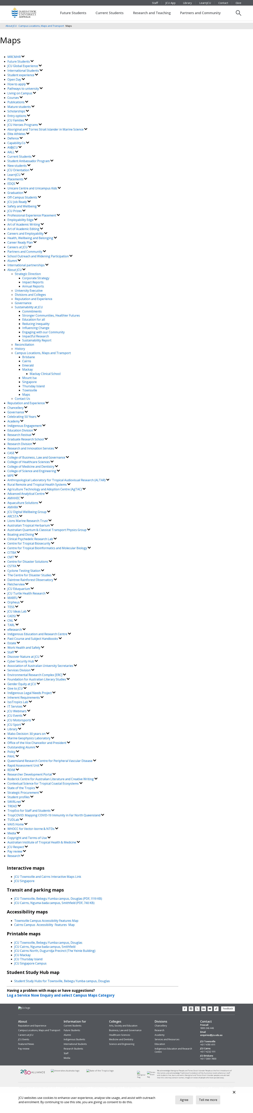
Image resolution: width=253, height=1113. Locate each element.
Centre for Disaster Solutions (28, 562)
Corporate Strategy (35, 278)
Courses (13, 98)
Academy (13, 421)
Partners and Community (200, 13)
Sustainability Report (36, 340)
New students (17, 166)
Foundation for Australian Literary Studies (37, 679)
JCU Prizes (14, 211)
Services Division (19, 670)
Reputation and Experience (33, 299)
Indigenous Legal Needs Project (29, 693)
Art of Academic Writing (24, 224)
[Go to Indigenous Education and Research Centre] (142, 1077)
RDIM (11, 770)
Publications (16, 102)
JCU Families (16, 120)
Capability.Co (16, 143)
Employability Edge (20, 220)
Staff (155, 3)
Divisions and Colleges (30, 295)
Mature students (19, 107)
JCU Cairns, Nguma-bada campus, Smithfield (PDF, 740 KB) (54, 903)
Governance (23, 303)
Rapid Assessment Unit (23, 765)
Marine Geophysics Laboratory (29, 738)
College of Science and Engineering (32, 471)
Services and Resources (167, 1039)
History (20, 349)
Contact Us (22, 399)
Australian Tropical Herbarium (29, 525)
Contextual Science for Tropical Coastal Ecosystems (43, 783)
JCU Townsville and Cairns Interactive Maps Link (47, 877)
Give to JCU (15, 688)
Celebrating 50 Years (22, 417)
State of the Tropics (21, 788)
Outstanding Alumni (21, 747)
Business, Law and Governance (125, 1030)
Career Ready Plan (20, 242)
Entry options (17, 116)
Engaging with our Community (43, 332)
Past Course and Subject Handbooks (33, 639)
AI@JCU (13, 147)
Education (160, 1044)
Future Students (73, 13)
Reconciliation (24, 345)
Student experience (21, 75)
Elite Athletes (16, 134)
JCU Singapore (24, 881)
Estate (12, 643)
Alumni (12, 261)
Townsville (29, 390)
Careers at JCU (17, 247)
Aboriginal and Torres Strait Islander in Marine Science (45, 129)
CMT (11, 557)
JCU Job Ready (17, 202)
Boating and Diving (21, 534)
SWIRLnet (14, 802)
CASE (11, 453)
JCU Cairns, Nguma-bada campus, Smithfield (44, 947)
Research (14, 856)
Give (238, 3)
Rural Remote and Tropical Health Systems (37, 485)
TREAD (12, 806)
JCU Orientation (18, 170)
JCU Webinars (17, 711)
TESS (11, 607)
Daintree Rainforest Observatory (30, 580)
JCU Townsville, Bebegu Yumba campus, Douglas (48, 943)
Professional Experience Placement (32, 215)
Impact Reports (33, 282)
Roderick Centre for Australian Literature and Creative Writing (50, 779)
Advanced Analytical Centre (26, 494)
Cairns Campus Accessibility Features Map (44, 925)
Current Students (110, 13)
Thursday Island (33, 386)
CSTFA (12, 566)
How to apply (16, 84)
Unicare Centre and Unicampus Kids (32, 188)
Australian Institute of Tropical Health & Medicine (42, 842)
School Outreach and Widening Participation (38, 256)
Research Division (20, 444)
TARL (11, 625)
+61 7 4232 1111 (207, 1051)
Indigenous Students (74, 1039)
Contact (223, 3)
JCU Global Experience (23, 66)
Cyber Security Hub (21, 661)
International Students (23, 71)
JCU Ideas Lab (17, 611)
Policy (11, 752)
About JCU (11, 25)
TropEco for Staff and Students (29, 811)
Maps (26, 394)
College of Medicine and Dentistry (31, 467)
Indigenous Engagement (24, 426)
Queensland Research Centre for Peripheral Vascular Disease (50, 761)
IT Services (15, 706)
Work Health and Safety (24, 648)
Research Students (73, 1048)
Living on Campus (20, 93)
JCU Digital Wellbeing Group (27, 512)
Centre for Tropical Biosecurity (29, 543)
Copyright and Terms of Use (27, 838)
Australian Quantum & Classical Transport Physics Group (47, 530)
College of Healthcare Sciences (29, 462)
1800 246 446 (207, 1028)
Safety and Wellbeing (22, 206)
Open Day (14, 79)
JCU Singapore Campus (30, 963)
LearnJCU (205, 3)
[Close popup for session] (234, 1093)
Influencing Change (35, 328)
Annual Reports (33, 286)
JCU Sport (14, 725)
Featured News (26, 1044)
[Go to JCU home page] (24, 1008)
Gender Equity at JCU (22, 684)
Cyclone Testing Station (24, 571)
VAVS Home (15, 824)
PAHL (11, 756)
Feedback (228, 1008)
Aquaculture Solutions (23, 503)
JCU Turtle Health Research (26, 593)
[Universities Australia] (65, 1070)
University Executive (29, 291)
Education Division (20, 430)
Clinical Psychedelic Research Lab (30, 539)
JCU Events (15, 715)
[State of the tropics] (100, 1070)
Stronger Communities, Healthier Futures (51, 315)
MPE (10, 476)
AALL (11, 152)
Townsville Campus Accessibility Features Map (46, 921)
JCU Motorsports (19, 720)
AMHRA (13, 507)
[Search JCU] (238, 13)
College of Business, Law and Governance (36, 457)
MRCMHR (14, 57)
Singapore (29, 382)
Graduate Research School (26, 439)
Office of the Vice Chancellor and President (37, 743)
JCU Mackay (22, 955)
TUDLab (13, 820)
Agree (184, 1100)
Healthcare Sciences (119, 1035)
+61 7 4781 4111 (207, 1044)
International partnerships (26, 265)
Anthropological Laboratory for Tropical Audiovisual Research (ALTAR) (56, 480)
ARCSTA (13, 516)
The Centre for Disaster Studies (29, 575)
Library (187, 3)
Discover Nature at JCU (23, 657)
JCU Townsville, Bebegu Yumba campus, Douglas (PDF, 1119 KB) (58, 899)
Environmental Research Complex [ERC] (35, 675)
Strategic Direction (28, 274)
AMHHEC (14, 498)
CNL (10, 620)
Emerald (28, 365)
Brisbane (28, 357)
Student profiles (18, 797)
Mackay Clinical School (45, 374)
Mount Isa (29, 378)
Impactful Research (35, 336)
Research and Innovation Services (31, 448)
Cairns (26, 361)
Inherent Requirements (24, 697)
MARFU (12, 598)
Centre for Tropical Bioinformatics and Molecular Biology (47, 548)
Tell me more (208, 1100)
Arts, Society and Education (123, 1025)
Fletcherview (16, 584)
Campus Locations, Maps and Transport (41, 25)
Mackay (27, 369)
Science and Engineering (121, 1044)
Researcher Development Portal (30, 774)
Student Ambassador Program (28, 161)
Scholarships (16, 111)
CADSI (12, 616)
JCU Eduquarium (19, 589)
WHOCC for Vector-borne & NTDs (31, 829)
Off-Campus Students (22, 197)
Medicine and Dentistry (121, 1039)
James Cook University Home (28, 12)
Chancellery (15, 408)
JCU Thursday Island (28, 959)
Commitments (32, 311)
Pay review (15, 851)
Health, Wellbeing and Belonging (30, 238)
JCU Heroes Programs (23, 125)
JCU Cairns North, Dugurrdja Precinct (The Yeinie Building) (54, 951)
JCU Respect (16, 847)
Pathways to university (23, 89)
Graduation (15, 193)
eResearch (15, 630)
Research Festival (19, 435)
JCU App (170, 3)
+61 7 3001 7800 (208, 1058)
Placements (15, 179)
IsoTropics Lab (18, 702)
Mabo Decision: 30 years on (26, 734)
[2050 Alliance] (32, 1074)
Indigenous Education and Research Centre (37, 634)
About (22, 1021)
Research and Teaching (152, 13)
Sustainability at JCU (29, 307)
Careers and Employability (25, 234)
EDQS (11, 184)
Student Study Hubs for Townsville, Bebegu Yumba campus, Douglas (62, 981)
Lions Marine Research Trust (28, 521)
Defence (13, 138)
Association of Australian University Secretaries (40, 666)
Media (12, 833)
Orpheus (13, 602)
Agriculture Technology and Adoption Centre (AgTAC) (45, 489)
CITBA (12, 552)
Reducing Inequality (35, 324)
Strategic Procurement (23, 793)
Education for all (33, 319)
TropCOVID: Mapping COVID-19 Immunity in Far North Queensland (54, 815)
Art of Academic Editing (23, 229)
